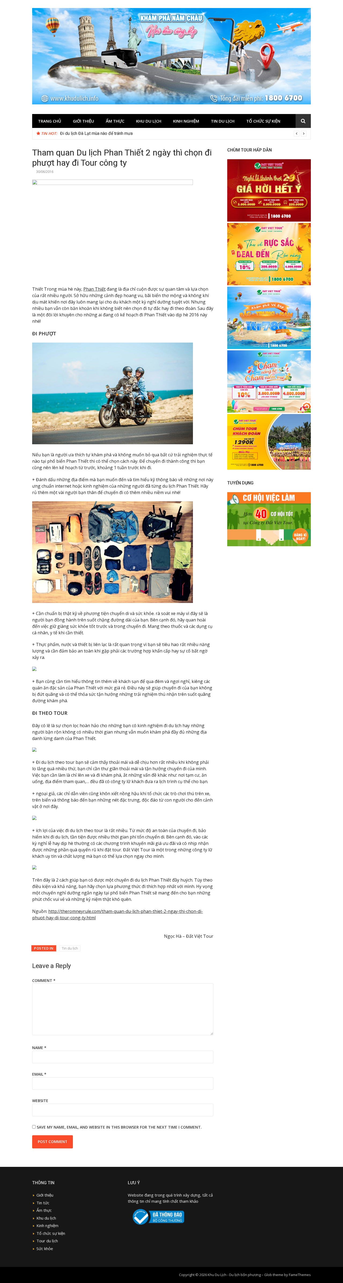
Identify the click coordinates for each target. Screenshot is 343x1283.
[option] (183, 133)
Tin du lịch (222, 121)
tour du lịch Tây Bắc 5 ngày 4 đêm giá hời (98, 133)
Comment (43, 980)
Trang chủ (49, 121)
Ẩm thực (44, 1210)
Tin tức (42, 1202)
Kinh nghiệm (186, 121)
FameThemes (300, 1274)
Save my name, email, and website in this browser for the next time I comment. (119, 1127)
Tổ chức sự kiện (263, 121)
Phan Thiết (94, 289)
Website (40, 1100)
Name (39, 1047)
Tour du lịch (47, 1240)
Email (39, 1074)
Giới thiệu (83, 121)
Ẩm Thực (115, 121)
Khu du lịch (148, 121)
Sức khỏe (44, 1248)
